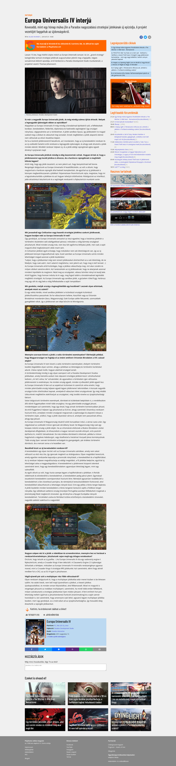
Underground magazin (115, 745)
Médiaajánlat (29, 750)
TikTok (69, 757)
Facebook (70, 745)
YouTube (69, 747)
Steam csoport (71, 752)
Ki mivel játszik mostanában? (124, 122)
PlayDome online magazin (34, 741)
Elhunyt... (117, 124)
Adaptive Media (113, 757)
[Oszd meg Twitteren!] (145, 37)
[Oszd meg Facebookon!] (141, 37)
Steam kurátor (71, 754)
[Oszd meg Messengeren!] (59, 649)
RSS (26, 754)
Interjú (28, 15)
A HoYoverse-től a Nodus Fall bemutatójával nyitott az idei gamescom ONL (130, 74)
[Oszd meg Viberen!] (72, 649)
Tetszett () (33, 615)
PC (55, 625)
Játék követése (52, 615)
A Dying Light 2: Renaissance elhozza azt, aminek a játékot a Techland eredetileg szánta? (129, 69)
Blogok (27, 758)
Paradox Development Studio (64, 628)
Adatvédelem (29, 752)
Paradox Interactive (58, 631)
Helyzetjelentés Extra (121, 149)
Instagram (70, 750)
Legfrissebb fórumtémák (124, 113)
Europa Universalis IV (59, 621)
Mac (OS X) (60, 625)
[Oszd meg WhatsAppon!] (86, 649)
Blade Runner (34, 37)
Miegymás (111, 751)
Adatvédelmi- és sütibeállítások (118, 761)
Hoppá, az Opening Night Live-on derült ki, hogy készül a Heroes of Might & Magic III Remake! (130, 63)
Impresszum (29, 747)
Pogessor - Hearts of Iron (116, 747)
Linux (66, 625)
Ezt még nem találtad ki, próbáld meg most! (131, 106)
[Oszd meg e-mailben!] (149, 37)
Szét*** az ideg (119, 167)
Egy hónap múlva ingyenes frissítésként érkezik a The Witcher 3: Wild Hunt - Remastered (129, 48)
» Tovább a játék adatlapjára (56, 636)
